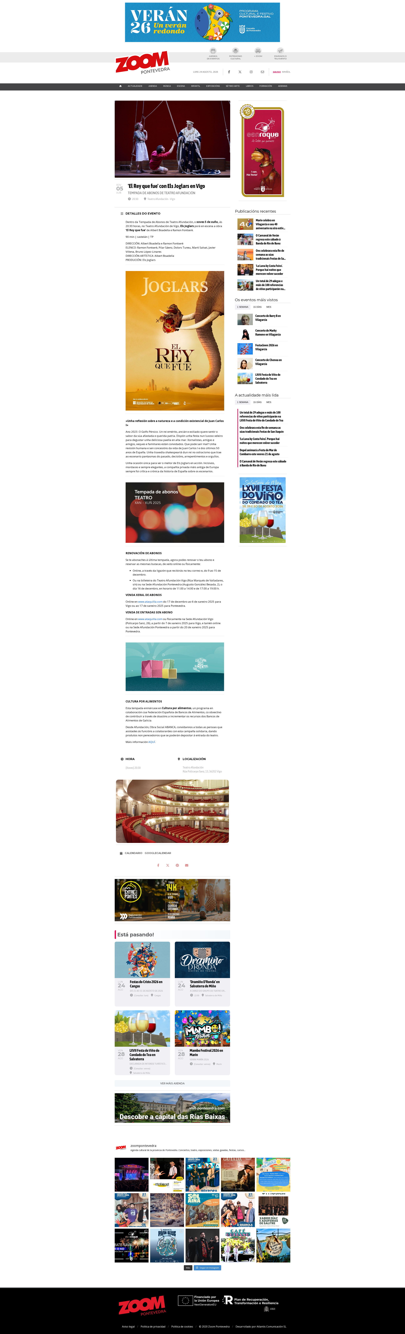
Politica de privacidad (153, 1326)
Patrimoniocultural (235, 57)
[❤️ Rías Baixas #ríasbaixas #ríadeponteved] (167, 1210)
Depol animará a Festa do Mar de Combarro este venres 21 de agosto (259, 452)
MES (268, 307)
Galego (277, 72)
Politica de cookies (182, 1326)
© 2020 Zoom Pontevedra (214, 1326)
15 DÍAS (257, 307)
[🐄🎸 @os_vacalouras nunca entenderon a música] (132, 1210)
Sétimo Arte (233, 86)
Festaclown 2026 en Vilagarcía (266, 347)
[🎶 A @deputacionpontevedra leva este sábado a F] (273, 1210)
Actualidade (135, 86)
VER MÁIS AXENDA (172, 1083)
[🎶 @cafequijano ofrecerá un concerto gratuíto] (238, 1245)
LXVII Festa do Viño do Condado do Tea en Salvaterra (267, 378)
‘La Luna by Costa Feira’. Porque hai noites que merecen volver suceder (260, 441)
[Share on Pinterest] (177, 865)
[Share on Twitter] (168, 865)
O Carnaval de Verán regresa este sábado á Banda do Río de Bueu (268, 239)
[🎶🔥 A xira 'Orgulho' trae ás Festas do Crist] (202, 1245)
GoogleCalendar (158, 853)
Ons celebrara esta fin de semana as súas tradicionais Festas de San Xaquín (270, 254)
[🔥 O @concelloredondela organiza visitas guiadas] (238, 1175)
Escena (181, 86)
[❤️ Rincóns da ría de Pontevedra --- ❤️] (273, 1245)
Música (167, 86)
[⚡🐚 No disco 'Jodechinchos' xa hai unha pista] (202, 1175)
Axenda (153, 86)
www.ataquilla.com (150, 601)
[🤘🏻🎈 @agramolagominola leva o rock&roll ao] (238, 1210)
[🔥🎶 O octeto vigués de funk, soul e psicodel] (202, 1210)
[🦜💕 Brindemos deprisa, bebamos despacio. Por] (132, 1175)
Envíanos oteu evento (280, 57)
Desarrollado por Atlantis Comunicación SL (261, 1326)
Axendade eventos (213, 57)
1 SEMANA (242, 307)
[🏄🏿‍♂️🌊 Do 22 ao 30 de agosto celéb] (167, 1245)
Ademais (282, 86)
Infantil (195, 86)
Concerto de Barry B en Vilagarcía (268, 317)
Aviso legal (128, 1326)
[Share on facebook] (158, 865)
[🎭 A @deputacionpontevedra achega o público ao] (167, 1175)
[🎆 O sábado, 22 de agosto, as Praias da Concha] (132, 1245)
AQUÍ (151, 742)
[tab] (242, 306)
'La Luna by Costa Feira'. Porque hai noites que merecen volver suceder (269, 269)
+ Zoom (258, 56)
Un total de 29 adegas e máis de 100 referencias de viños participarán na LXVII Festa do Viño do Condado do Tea (270, 285)
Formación (265, 86)
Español (286, 72)
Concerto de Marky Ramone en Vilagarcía (268, 332)
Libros (249, 86)
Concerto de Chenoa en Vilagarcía (268, 362)
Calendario (133, 853)
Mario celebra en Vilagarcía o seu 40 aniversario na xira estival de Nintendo (271, 224)
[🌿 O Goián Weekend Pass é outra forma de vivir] (273, 1175)
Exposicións (213, 86)
